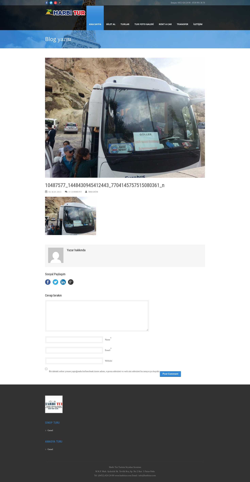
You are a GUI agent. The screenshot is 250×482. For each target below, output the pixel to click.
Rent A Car (165, 24)
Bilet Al (110, 24)
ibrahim (93, 192)
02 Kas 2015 (55, 192)
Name (107, 339)
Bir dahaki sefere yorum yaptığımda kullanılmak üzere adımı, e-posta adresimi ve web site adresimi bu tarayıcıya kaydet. (104, 371)
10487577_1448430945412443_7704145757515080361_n (104, 185)
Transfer (182, 24)
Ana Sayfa (95, 24)
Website (108, 360)
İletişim (197, 24)
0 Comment (75, 192)
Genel (50, 430)
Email (107, 350)
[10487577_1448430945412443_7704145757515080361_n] (125, 118)
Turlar (125, 24)
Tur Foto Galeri (144, 24)
